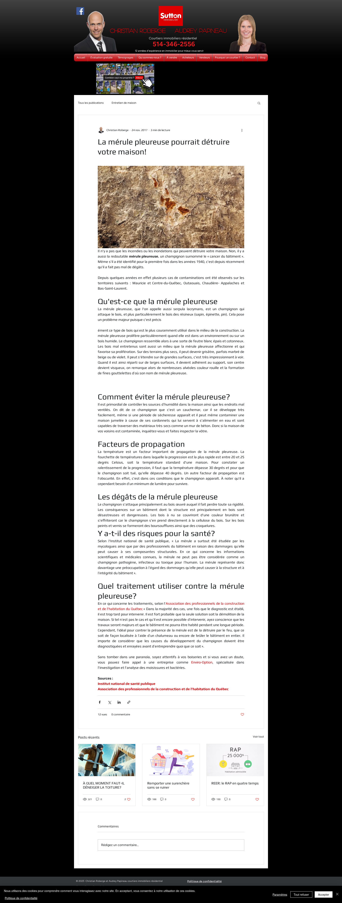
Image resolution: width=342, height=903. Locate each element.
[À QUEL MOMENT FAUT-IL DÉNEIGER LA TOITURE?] (106, 760)
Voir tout (258, 736)
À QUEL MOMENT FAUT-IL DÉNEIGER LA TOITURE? (103, 785)
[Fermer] (337, 894)
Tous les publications (91, 103)
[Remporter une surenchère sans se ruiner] (171, 760)
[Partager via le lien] (129, 702)
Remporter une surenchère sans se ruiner (168, 785)
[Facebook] (80, 11)
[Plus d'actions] (241, 130)
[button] (259, 103)
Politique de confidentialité (21, 898)
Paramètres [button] (280, 894)
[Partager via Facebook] (100, 702)
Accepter (323, 894)
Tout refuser (301, 894)
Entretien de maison (124, 103)
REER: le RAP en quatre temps (235, 783)
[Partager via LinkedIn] (119, 702)
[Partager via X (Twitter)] (109, 702)
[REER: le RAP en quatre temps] (235, 760)
